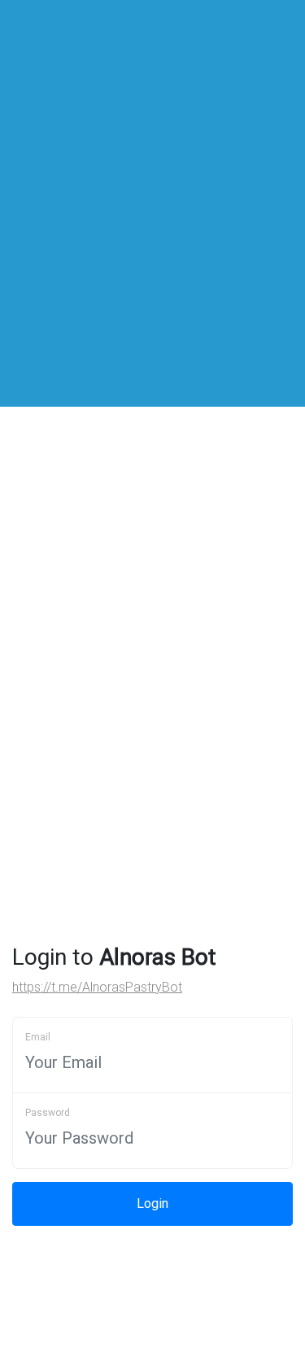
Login (152, 1203)
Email (37, 1037)
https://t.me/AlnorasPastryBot (97, 987)
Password (47, 1112)
